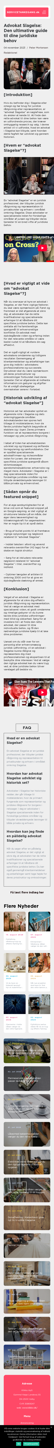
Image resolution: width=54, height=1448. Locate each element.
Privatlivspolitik (31, 1444)
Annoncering (27, 1423)
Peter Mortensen (38, 47)
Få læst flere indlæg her (27, 892)
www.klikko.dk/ (30, 1408)
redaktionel (10, 52)
